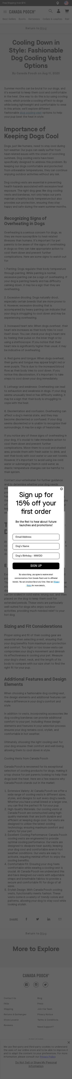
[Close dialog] (61, 489)
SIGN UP (36, 565)
